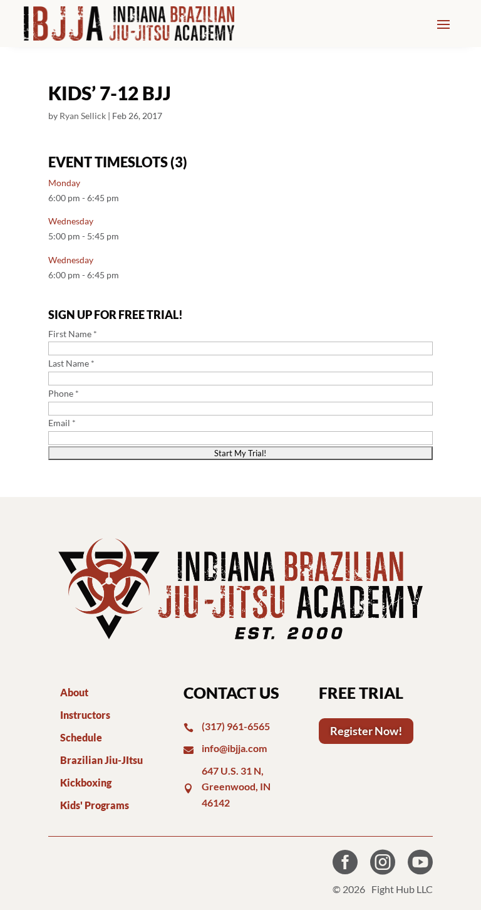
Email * (62, 422)
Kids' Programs (94, 805)
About (74, 692)
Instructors (85, 715)
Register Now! (366, 731)
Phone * (63, 393)
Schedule (81, 737)
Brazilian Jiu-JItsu (101, 760)
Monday (64, 182)
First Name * (72, 333)
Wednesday (70, 221)
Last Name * (71, 363)
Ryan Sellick (82, 115)
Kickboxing (85, 782)
